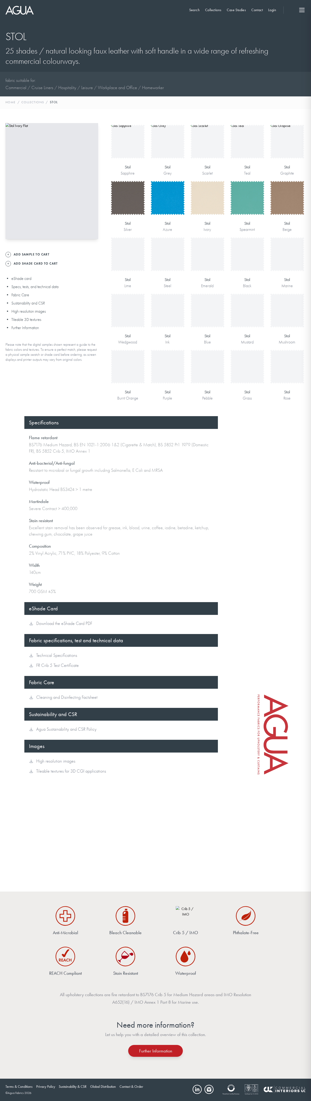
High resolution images (28, 311)
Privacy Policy (45, 1086)
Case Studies (236, 10)
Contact (257, 10)
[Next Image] (90, 181)
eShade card (21, 278)
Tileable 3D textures (26, 319)
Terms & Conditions (19, 1086)
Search (194, 10)
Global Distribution (103, 1086)
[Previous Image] (12, 181)
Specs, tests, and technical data (35, 286)
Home (10, 102)
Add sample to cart (128, 148)
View (127, 134)
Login (272, 10)
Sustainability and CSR (28, 303)
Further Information (25, 327)
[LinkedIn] (197, 1089)
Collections (213, 10)
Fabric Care (20, 295)
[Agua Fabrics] (19, 10)
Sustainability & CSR (73, 1086)
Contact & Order (131, 1086)
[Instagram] (209, 1089)
